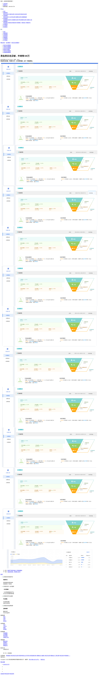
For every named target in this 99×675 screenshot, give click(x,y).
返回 (2, 574)
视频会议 (52, 655)
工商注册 (57, 655)
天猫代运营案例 (7, 46)
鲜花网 (20, 655)
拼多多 (4, 621)
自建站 (42, 655)
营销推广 (19, 22)
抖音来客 (5, 22)
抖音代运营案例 (7, 50)
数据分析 (14, 22)
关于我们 (5, 25)
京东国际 (5, 634)
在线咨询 (3, 673)
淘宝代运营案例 (15, 42)
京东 (4, 619)
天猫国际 (5, 633)
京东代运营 (17, 14)
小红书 (4, 626)
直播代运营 (18, 17)
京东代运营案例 (7, 48)
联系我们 (5, 26)
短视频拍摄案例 (7, 52)
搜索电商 (5, 12)
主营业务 (5, 3)
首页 (4, 11)
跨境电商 (5, 18)
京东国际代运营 (15, 19)
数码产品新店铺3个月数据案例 (15, 570)
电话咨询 (12, 673)
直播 (4, 627)
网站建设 (8, 655)
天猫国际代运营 (7, 19)
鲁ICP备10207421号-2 (34, 659)
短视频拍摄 (24, 17)
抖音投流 (10, 22)
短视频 (4, 629)
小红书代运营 (12, 17)
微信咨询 (7, 673)
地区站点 (43, 659)
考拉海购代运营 (22, 19)
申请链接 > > (67, 655)
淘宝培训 (62, 655)
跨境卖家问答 (33, 655)
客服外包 (28, 22)
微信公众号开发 (26, 655)
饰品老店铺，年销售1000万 (14, 571)
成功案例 (5, 24)
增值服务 (5, 21)
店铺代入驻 (29, 19)
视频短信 (39, 655)
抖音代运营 (6, 17)
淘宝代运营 (6, 14)
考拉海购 (5, 635)
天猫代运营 (11, 14)
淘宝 (4, 616)
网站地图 (3, 662)
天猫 (4, 618)
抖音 (4, 624)
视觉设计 (24, 22)
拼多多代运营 (23, 14)
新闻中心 (5, 5)
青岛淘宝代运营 (14, 655)
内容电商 (5, 15)
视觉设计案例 (6, 49)
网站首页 (3, 42)
